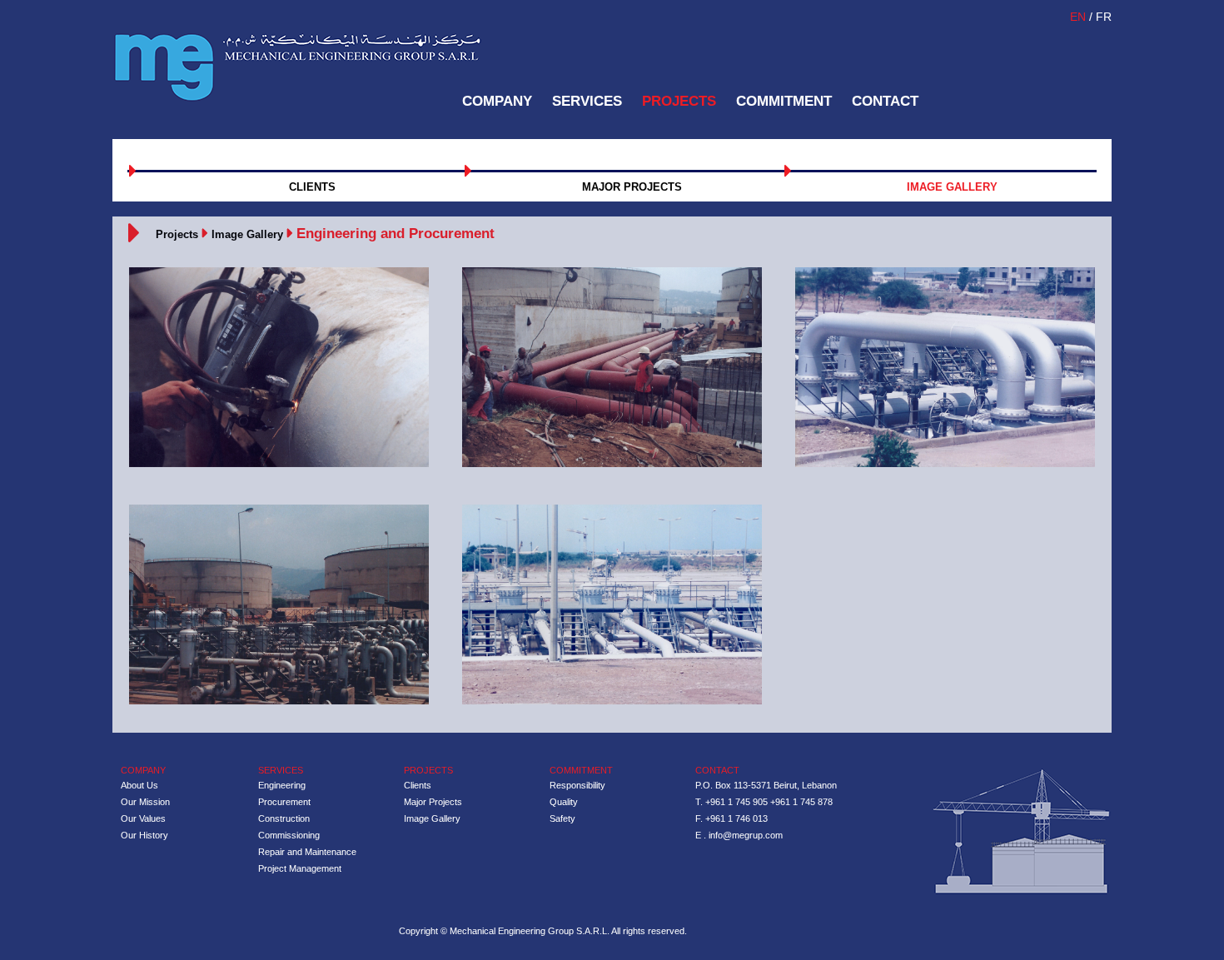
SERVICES (587, 101)
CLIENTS (312, 187)
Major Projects (433, 802)
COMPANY (497, 101)
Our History (144, 835)
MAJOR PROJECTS (632, 187)
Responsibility (577, 785)
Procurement (284, 802)
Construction (284, 818)
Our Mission (145, 802)
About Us (139, 785)
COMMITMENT (784, 101)
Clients (417, 785)
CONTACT (885, 101)
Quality (564, 802)
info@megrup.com (746, 835)
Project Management (299, 868)
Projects (177, 234)
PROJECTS (679, 101)
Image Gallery (247, 234)
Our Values (143, 818)
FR (1104, 16)
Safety (562, 818)
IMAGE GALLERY (952, 187)
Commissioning (289, 835)
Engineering (282, 785)
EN (1079, 16)
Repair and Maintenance (307, 852)
